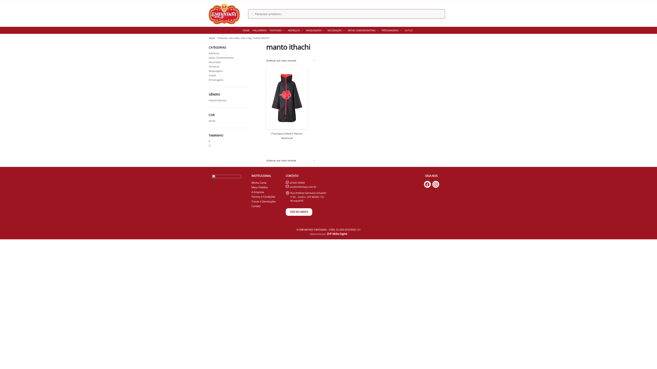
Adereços (214, 53)
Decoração (215, 62)
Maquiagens (216, 71)
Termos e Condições (263, 196)
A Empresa (258, 192)
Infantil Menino (217, 100)
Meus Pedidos (260, 187)
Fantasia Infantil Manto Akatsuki (287, 136)
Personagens (216, 79)
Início (212, 38)
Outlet (212, 75)
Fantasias (214, 66)
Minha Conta (259, 182)
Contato (256, 206)
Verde (212, 120)
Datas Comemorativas (221, 57)
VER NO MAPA (299, 212)
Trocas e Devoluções (264, 201)
